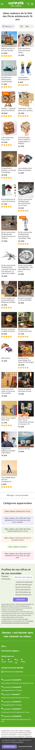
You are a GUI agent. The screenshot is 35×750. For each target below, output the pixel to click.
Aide (3, 646)
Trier (27, 26)
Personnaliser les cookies (25, 746)
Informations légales (9, 651)
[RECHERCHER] (28, 4)
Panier (32, 4)
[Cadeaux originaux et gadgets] (16, 3)
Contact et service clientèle (12, 668)
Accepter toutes (9, 746)
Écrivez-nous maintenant (13, 672)
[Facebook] (4, 661)
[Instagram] (10, 661)
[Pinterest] (23, 661)
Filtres (8, 26)
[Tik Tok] (17, 661)
